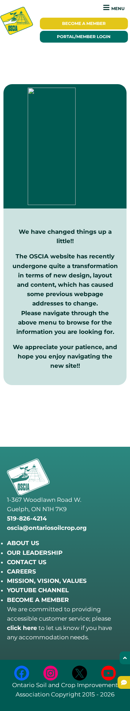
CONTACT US (26, 562)
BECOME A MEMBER (38, 599)
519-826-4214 (27, 518)
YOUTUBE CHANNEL (38, 590)
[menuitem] (84, 23)
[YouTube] (108, 673)
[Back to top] (125, 657)
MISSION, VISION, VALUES (47, 580)
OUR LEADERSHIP (34, 552)
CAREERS (21, 571)
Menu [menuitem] (117, 8)
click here (22, 627)
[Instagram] (50, 673)
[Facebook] (21, 673)
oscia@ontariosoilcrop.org (47, 527)
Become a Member (84, 23)
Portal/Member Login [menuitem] (84, 37)
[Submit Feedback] (124, 682)
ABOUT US (23, 543)
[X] (79, 673)
